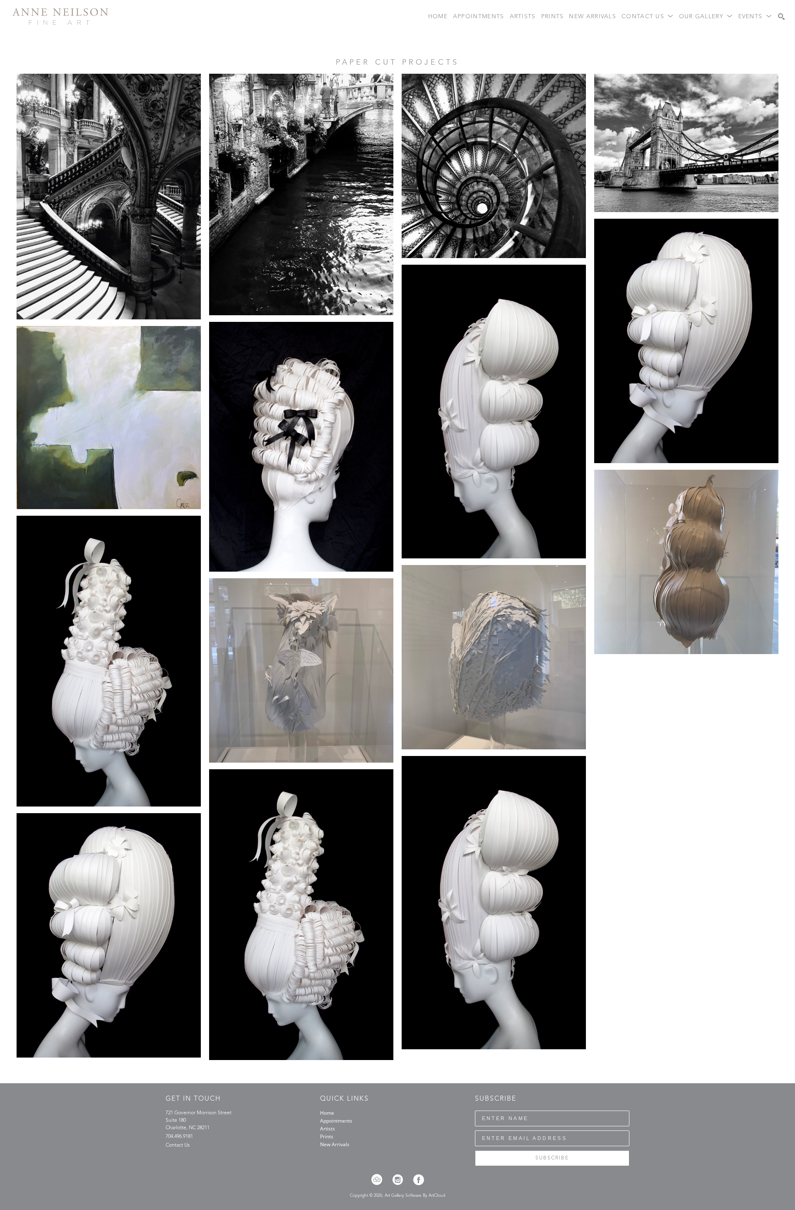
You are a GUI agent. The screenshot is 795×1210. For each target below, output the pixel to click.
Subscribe (552, 1158)
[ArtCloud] (379, 1179)
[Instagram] (400, 1179)
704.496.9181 (179, 1136)
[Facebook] (418, 1179)
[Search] (781, 16)
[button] (648, 16)
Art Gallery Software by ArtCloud (415, 1195)
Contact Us (178, 1145)
